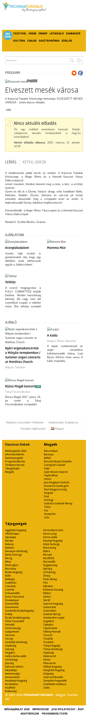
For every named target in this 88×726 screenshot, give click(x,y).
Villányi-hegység (52, 666)
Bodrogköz (11, 565)
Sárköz (47, 596)
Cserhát (9, 589)
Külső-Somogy (51, 544)
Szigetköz (48, 621)
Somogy (48, 500)
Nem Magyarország (55, 489)
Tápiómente (50, 628)
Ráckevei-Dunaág (53, 589)
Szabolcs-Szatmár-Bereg (58, 503)
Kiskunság (11, 691)
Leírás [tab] (10, 162)
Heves (47, 479)
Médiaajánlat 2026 (15, 451)
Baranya (49, 454)
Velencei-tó (49, 656)
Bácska (9, 540)
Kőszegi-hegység (52, 540)
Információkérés (14, 454)
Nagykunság (50, 565)
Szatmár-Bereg (51, 614)
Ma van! (7, 35)
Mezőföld (48, 558)
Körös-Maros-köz (53, 530)
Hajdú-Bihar (51, 475)
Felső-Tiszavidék (14, 621)
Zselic (46, 687)
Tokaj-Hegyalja (51, 645)
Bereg (8, 558)
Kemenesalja (12, 673)
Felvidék (10, 624)
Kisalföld (10, 687)
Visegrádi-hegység (53, 670)
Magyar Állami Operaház (61, 341)
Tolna (47, 507)
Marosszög (49, 547)
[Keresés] (72, 60)
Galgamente (12, 631)
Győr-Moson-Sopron (56, 472)
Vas (46, 510)
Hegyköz (10, 652)
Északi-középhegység (17, 617)
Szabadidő (73, 33)
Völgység (48, 673)
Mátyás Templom (15, 367)
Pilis (45, 582)
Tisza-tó (47, 635)
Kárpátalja (11, 670)
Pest (46, 496)
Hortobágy (11, 659)
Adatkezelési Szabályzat (63, 422)
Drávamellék (12, 593)
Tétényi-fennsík (52, 631)
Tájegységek (12, 468)
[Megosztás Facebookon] (80, 73)
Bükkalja (10, 579)
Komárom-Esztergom (56, 486)
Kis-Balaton (11, 684)
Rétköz (47, 593)
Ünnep (42, 33)
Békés (47, 458)
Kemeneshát (12, 677)
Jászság (9, 663)
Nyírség (47, 568)
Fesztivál (19, 33)
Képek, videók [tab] (34, 162)
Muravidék (49, 561)
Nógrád (48, 493)
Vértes (47, 659)
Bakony (9, 544)
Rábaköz (48, 586)
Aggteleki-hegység (15, 530)
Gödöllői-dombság (16, 642)
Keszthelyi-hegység (16, 680)
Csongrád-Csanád (54, 465)
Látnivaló (57, 33)
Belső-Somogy (13, 554)
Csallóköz (10, 582)
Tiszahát (48, 638)
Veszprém (50, 514)
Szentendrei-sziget (53, 617)
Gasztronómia (49, 40)
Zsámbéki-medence (54, 684)
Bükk (8, 575)
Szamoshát (49, 607)
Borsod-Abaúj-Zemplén (58, 461)
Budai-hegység (13, 572)
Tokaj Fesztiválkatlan (17, 391)
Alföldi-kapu (12, 533)
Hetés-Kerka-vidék (15, 656)
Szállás (66, 40)
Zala (46, 517)
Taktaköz (48, 624)
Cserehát (10, 586)
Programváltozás (15, 461)
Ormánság (49, 572)
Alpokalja (10, 537)
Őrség (46, 575)
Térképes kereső (14, 465)
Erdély (8, 614)
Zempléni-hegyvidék (55, 680)
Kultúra (19, 40)
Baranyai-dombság (16, 551)
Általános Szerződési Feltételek (25, 422)
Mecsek (47, 554)
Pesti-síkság (50, 579)
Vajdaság (48, 652)
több (8, 109)
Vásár (32, 33)
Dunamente (12, 607)
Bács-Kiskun (51, 451)
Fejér (47, 468)
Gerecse (10, 635)
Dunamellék (12, 603)
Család (32, 40)
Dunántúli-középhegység (19, 610)
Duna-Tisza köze (14, 596)
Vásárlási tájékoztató (32, 428)
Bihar (8, 561)
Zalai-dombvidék (53, 677)
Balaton (9, 547)
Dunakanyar (12, 600)
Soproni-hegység (53, 603)
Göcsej (9, 638)
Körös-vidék (50, 537)
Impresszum (40, 709)
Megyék (9, 472)
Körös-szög (49, 533)
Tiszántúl (48, 642)
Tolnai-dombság (52, 649)
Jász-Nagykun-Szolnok (56, 482)
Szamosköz (49, 610)
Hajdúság (10, 645)
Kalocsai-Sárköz (14, 666)
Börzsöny (10, 568)
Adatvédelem (30, 713)
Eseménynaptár (14, 458)
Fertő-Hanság (13, 628)
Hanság (9, 649)
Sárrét (46, 600)
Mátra (46, 551)
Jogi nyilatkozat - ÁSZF (68, 709)
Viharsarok (49, 663)
